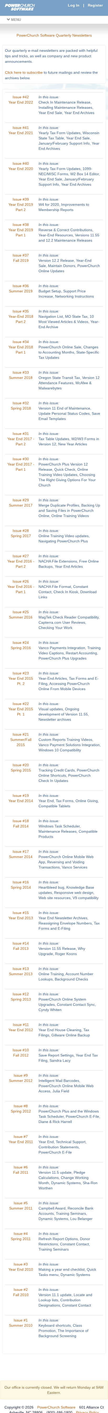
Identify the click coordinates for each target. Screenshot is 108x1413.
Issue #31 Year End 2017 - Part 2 (20, 439)
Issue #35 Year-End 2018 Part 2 (20, 316)
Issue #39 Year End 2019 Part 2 (20, 204)
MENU (15, 20)
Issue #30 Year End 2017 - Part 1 (20, 464)
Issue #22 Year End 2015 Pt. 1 (20, 709)
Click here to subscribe (24, 72)
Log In (73, 5)
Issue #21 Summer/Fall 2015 (20, 739)
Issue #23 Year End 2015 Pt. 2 (20, 678)
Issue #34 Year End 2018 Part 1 (20, 347)
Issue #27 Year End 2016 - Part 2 (20, 561)
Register (95, 5)
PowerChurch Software (56, 1407)
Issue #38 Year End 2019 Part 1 (20, 230)
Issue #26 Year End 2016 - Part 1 (20, 586)
